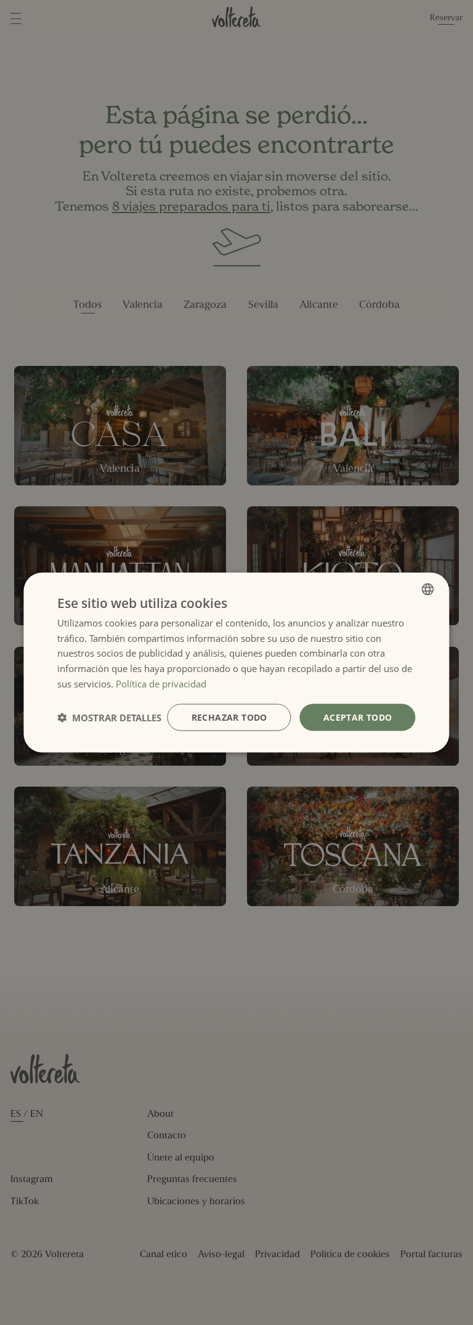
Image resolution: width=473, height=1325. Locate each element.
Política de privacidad (161, 683)
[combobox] (428, 589)
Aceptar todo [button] (357, 717)
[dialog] (236, 662)
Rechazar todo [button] (229, 717)
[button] (109, 717)
